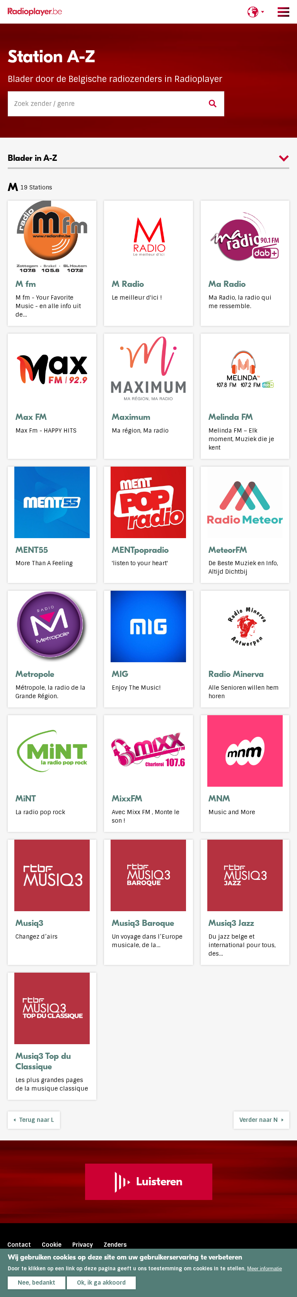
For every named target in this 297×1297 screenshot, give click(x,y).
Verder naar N (258, 1120)
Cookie (51, 1245)
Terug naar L (36, 1120)
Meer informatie (264, 1268)
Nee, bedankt (36, 1283)
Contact (19, 1245)
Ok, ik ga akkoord (101, 1283)
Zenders (115, 1245)
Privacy (82, 1245)
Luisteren (159, 1181)
